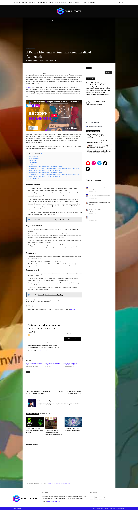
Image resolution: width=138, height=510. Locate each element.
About (93, 508)
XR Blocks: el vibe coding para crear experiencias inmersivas (53, 432)
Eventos (83, 2)
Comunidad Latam (20, 2)
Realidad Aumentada (45, 2)
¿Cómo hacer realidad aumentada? (117, 508)
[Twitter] (117, 2)
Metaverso (32, 2)
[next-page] (30, 438)
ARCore (28, 87)
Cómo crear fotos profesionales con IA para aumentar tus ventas (99, 152)
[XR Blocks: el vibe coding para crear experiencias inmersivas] (54, 423)
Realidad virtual (60, 2)
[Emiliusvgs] (69, 11)
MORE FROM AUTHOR (46, 414)
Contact (106, 508)
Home (27, 20)
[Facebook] (111, 2)
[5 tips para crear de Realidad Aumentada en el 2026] (35, 422)
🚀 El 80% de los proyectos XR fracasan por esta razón (97, 146)
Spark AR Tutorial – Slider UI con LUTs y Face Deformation (38, 392)
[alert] (99, 126)
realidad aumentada (40, 371)
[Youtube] (119, 2)
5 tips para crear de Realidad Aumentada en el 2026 (34, 430)
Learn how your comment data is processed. (58, 483)
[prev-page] (27, 438)
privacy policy (42, 350)
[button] (123, 2)
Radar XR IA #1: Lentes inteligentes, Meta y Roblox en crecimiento (97, 135)
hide (42, 153)
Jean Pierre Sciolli (92, 202)
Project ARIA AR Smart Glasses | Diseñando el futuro (70, 392)
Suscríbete (91, 2)
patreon (72, 309)
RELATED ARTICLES (32, 414)
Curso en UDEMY (74, 2)
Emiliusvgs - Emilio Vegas (33, 60)
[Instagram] (114, 2)
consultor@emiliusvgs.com (53, 501)
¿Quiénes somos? (99, 508)
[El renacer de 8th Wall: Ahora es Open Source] (73, 422)
